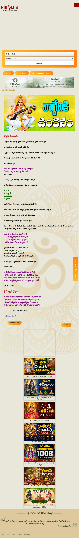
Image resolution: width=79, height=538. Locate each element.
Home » (8, 73)
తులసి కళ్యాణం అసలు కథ (39, 486)
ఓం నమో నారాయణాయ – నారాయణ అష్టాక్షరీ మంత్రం (39, 464)
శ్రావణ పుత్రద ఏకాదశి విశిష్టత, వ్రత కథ (39, 376)
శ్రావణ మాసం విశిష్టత (39, 507)
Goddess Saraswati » (41, 73)
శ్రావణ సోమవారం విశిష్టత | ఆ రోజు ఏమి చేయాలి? (39, 398)
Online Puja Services (75, 269)
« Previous (14, 322)
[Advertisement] (39, 29)
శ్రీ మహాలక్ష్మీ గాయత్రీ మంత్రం (39, 420)
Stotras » (21, 73)
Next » (66, 325)
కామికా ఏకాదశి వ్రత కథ (39, 442)
